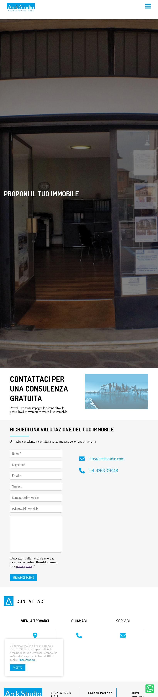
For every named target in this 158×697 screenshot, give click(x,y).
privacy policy (24, 566)
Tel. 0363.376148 (103, 470)
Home (136, 693)
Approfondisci (27, 659)
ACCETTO (18, 667)
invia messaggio (23, 577)
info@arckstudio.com (106, 459)
